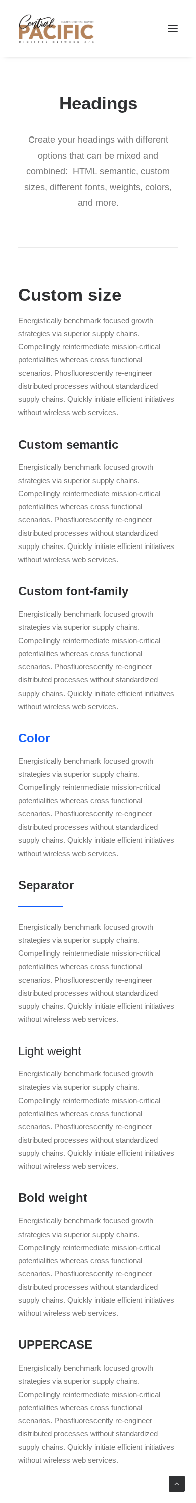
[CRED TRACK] (56, 29)
